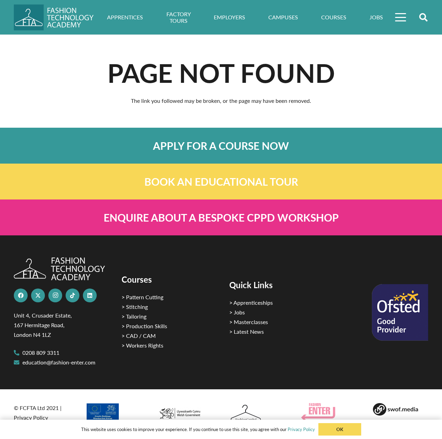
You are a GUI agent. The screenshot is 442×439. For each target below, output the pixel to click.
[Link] (221, 145)
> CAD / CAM (139, 336)
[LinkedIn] (90, 295)
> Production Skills (144, 326)
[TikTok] (72, 295)
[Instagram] (55, 295)
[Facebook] (21, 295)
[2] (113, 414)
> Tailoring (134, 316)
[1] (185, 411)
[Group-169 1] (400, 409)
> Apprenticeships (251, 302)
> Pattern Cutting (142, 297)
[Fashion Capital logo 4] (257, 413)
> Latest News (246, 331)
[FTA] (58, 17)
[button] (401, 17)
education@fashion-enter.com (58, 362)
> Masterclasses (248, 322)
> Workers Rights (142, 345)
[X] (38, 295)
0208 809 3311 (40, 353)
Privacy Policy (31, 417)
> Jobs (237, 312)
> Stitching (135, 307)
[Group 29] (328, 412)
